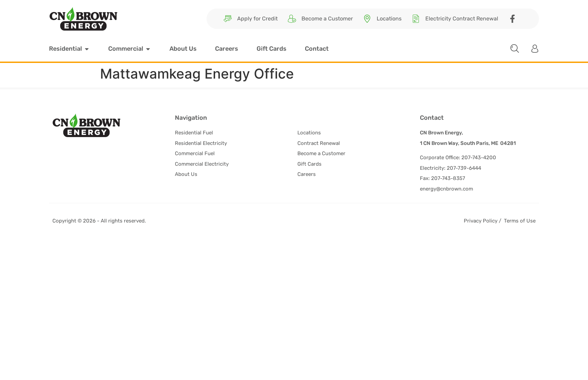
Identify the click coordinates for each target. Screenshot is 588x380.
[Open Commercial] (148, 48)
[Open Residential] (87, 48)
